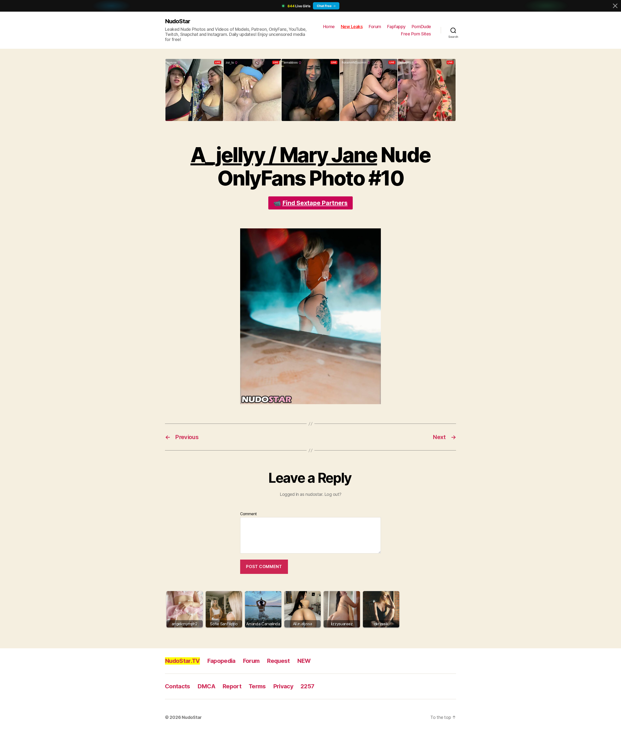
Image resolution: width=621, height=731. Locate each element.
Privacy (283, 686)
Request (278, 660)
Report (231, 686)
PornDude (421, 26)
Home (329, 26)
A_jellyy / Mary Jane (283, 155)
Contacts (177, 686)
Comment (248, 514)
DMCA (206, 686)
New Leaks (352, 26)
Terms (257, 686)
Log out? (332, 494)
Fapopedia (221, 660)
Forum (375, 26)
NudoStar (177, 21)
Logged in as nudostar (301, 494)
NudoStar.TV (182, 660)
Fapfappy (396, 26)
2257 (307, 686)
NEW (304, 660)
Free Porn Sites (416, 33)
